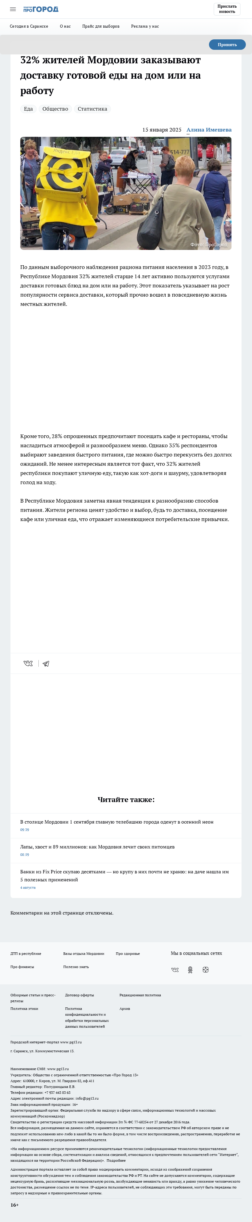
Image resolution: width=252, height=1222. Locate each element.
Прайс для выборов (101, 26)
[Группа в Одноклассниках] (190, 970)
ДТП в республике (25, 953)
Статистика (92, 108)
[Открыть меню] (13, 9)
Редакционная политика (140, 995)
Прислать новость (227, 9)
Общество (55, 108)
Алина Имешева (209, 129)
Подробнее (116, 1160)
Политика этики (24, 1008)
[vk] (28, 663)
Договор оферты (79, 995)
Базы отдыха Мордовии (83, 953)
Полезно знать (76, 966)
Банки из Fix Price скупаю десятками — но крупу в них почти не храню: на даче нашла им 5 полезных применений (124, 879)
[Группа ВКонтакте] (175, 970)
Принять (227, 44)
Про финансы (22, 966)
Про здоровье (128, 953)
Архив (125, 1008)
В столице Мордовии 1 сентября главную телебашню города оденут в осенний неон (117, 825)
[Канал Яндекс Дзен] (205, 970)
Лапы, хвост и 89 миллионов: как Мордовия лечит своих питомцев (97, 850)
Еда (28, 108)
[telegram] (48, 663)
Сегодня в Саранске (29, 26)
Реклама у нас (145, 26)
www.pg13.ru (71, 1042)
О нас (65, 26)
